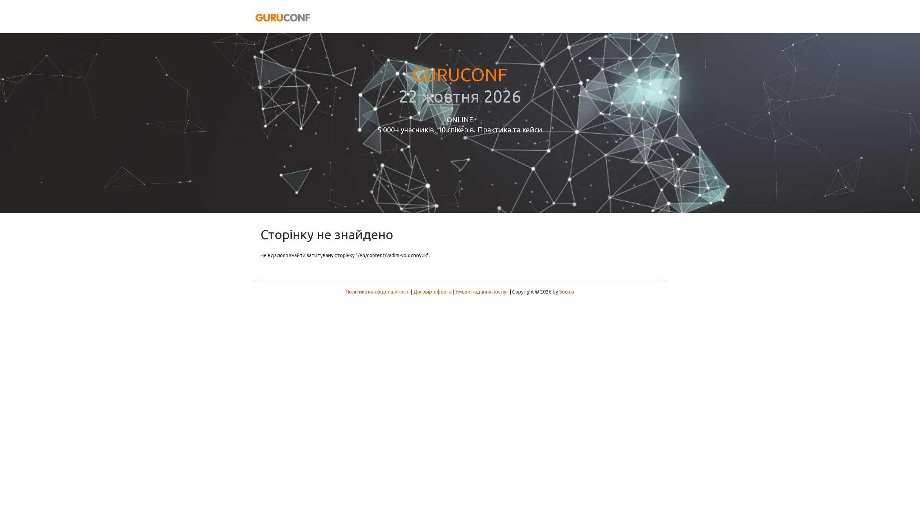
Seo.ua (566, 292)
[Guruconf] (283, 17)
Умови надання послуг (482, 292)
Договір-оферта (432, 292)
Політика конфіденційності (378, 292)
